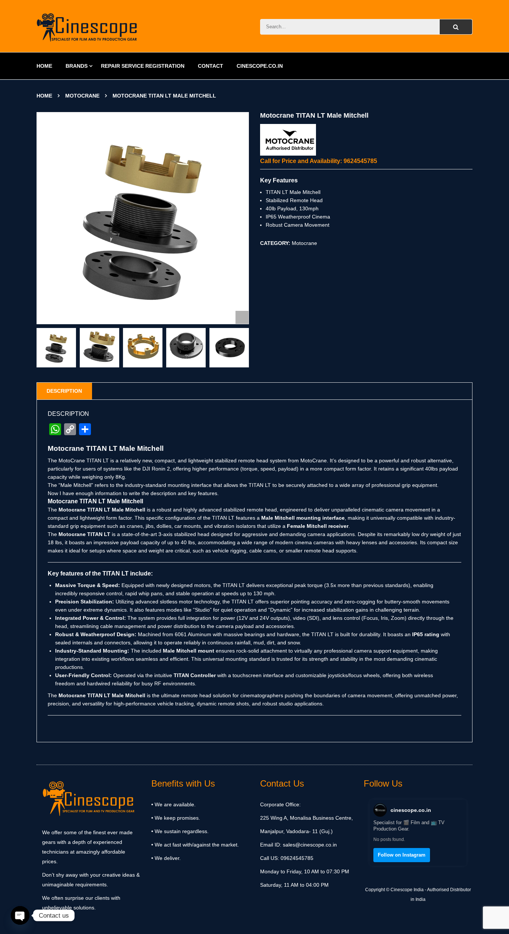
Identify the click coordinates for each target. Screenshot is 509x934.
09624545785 (296, 858)
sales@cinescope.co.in (310, 845)
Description (64, 391)
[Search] (456, 26)
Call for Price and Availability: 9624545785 (318, 161)
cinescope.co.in (411, 810)
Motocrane (82, 96)
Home (44, 96)
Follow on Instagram (402, 855)
